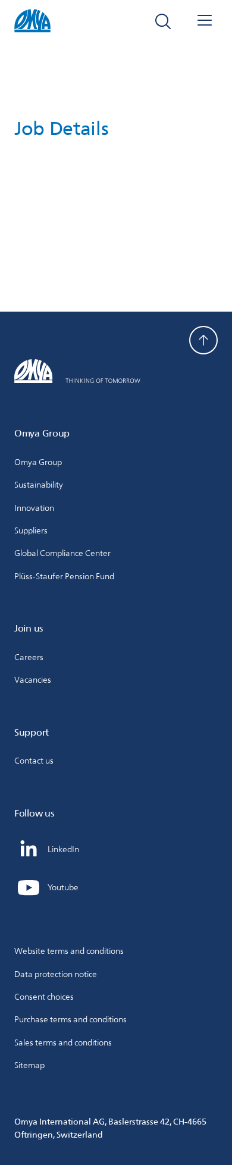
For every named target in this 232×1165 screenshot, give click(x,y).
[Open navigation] (205, 21)
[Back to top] (203, 340)
